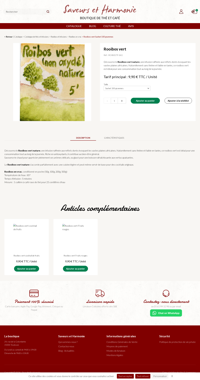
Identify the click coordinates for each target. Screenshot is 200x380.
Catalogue (18, 37)
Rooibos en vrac (75, 37)
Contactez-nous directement (166, 301)
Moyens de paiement (117, 346)
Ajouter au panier (145, 100)
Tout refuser (143, 376)
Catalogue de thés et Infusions (36, 37)
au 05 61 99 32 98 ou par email (166, 306)
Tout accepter (125, 376)
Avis (131, 26)
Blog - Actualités (66, 350)
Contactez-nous (66, 346)
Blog (92, 26)
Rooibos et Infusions (59, 37)
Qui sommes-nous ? (67, 341)
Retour (9, 37)
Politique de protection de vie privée (177, 341)
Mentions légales (114, 355)
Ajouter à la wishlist (178, 100)
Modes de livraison (115, 350)
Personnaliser (160, 376)
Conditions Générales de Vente (121, 341)
